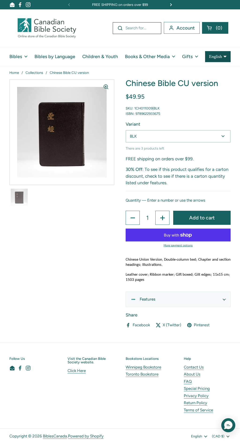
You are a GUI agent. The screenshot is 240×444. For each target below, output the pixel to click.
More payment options (178, 245)
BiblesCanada (55, 436)
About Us (192, 374)
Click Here (77, 370)
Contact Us (194, 367)
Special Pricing (197, 388)
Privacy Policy (196, 395)
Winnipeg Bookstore (143, 367)
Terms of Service (198, 410)
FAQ (188, 381)
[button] (215, 28)
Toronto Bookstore (142, 374)
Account (185, 28)
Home (14, 73)
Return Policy (195, 402)
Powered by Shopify (86, 436)
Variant (133, 124)
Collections (34, 73)
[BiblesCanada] (46, 28)
